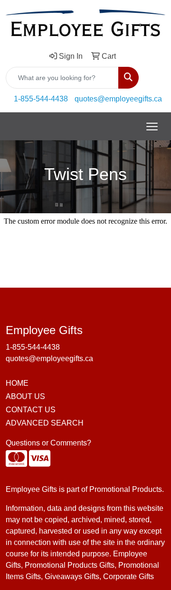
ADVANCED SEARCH (45, 423)
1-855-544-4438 (41, 99)
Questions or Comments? (48, 443)
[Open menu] (152, 126)
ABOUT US (25, 396)
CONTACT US (31, 410)
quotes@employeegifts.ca (118, 99)
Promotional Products (125, 489)
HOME (17, 383)
